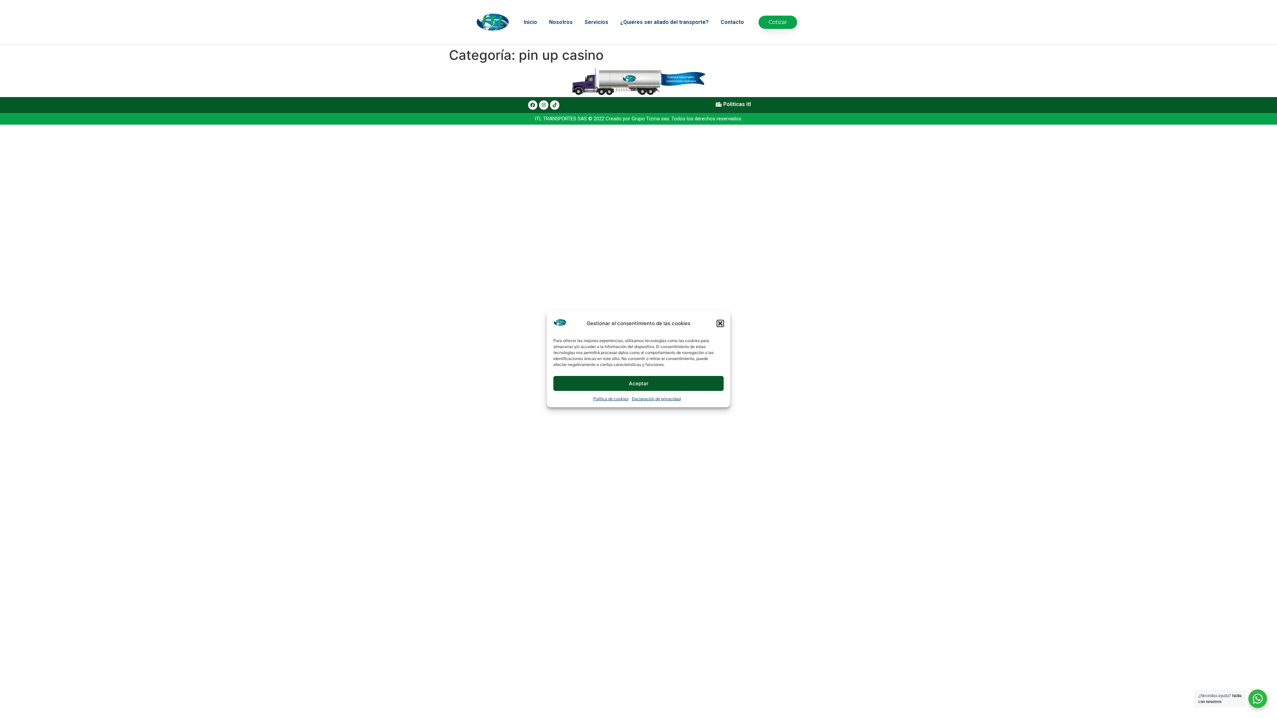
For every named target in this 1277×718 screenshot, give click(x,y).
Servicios (596, 22)
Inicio (530, 22)
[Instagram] (543, 105)
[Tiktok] (554, 105)
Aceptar (638, 383)
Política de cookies (611, 398)
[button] (720, 323)
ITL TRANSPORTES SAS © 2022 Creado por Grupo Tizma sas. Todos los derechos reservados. (638, 119)
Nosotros (561, 22)
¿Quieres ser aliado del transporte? (664, 22)
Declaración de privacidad (656, 398)
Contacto (732, 22)
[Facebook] (532, 105)
